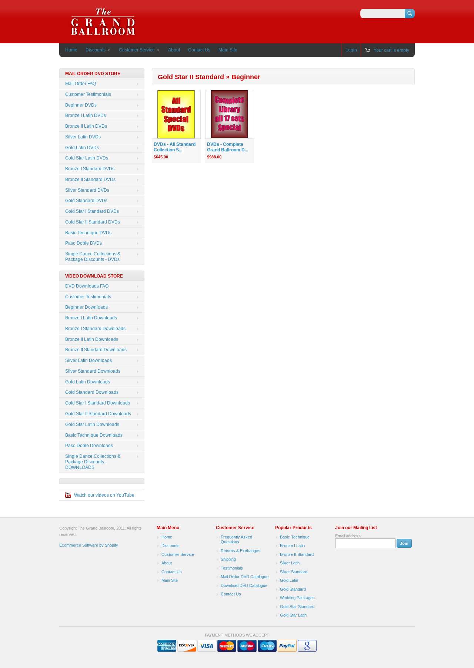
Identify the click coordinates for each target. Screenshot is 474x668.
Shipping (228, 559)
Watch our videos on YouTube (104, 495)
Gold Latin (289, 580)
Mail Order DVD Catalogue (244, 576)
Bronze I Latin (292, 545)
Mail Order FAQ (80, 83)
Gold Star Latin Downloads (92, 424)
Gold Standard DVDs (86, 200)
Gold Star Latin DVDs (86, 158)
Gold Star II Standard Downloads (98, 413)
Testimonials (232, 568)
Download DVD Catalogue (244, 585)
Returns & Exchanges (240, 550)
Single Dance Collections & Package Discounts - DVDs (92, 256)
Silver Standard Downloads (92, 371)
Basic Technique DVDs (88, 232)
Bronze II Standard (297, 554)
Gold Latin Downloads (87, 382)
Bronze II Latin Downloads (91, 339)
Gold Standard (293, 589)
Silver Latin (290, 563)
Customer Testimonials (88, 94)
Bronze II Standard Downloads (96, 349)
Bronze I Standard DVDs (89, 168)
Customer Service (137, 50)
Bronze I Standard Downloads (95, 328)
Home (71, 50)
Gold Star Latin (293, 615)
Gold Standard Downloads (91, 392)
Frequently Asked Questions (236, 539)
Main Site (227, 50)
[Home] (103, 32)
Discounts (96, 50)
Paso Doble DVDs (83, 243)
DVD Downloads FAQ (87, 286)
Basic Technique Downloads (94, 435)
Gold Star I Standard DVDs (92, 211)
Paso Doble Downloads (89, 445)
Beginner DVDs (81, 105)
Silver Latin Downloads (88, 360)
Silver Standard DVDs (87, 190)
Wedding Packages (297, 597)
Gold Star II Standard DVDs (92, 222)
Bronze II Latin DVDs (86, 126)
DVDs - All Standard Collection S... (175, 147)
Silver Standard (293, 572)
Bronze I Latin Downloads (91, 317)
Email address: (348, 536)
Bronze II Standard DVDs (90, 179)
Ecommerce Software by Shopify (88, 545)
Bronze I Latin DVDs (85, 115)
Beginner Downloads (86, 307)
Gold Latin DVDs (82, 147)
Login (351, 50)
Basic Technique (295, 537)
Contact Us (199, 50)
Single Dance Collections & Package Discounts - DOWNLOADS (92, 462)
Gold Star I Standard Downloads (97, 403)
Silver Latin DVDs (83, 137)
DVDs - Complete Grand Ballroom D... (227, 147)
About (174, 50)
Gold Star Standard (297, 606)
